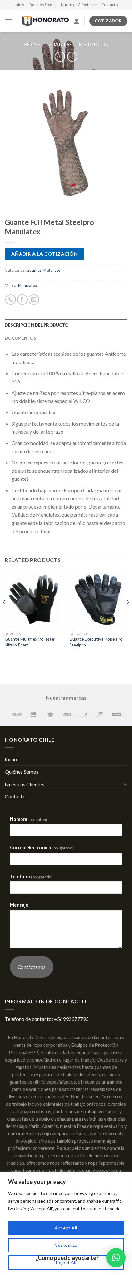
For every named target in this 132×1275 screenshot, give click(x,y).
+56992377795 (71, 1019)
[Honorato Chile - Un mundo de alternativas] (42, 21)
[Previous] (4, 615)
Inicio (19, 4)
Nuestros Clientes (77, 4)
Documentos (21, 338)
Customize (66, 1245)
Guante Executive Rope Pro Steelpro (96, 642)
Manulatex (27, 285)
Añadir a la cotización (44, 254)
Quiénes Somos (42, 4)
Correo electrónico (42, 847)
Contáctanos (31, 967)
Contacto (109, 4)
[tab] (66, 325)
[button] (116, 1257)
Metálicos (93, 44)
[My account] (76, 21)
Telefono (31, 876)
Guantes (59, 44)
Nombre (30, 819)
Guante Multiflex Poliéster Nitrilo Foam (30, 642)
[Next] (127, 615)
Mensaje (19, 905)
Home (32, 44)
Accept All (66, 1227)
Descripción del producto (37, 325)
